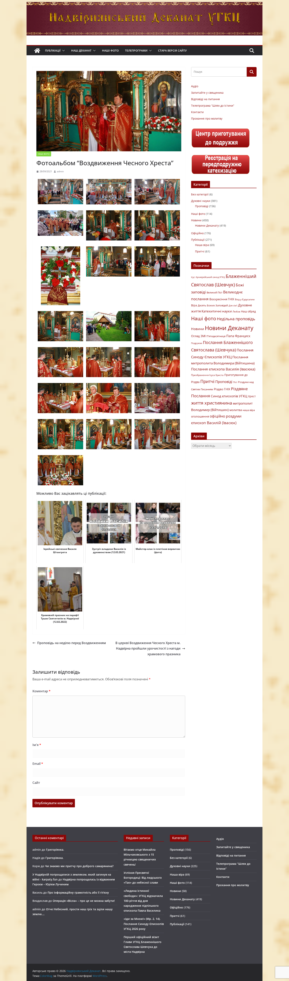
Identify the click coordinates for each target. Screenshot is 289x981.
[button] (63, 50)
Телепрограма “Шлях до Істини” (212, 105)
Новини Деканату (207, 225)
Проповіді (201, 206)
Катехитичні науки (217, 311)
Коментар (41, 691)
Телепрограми (136, 50)
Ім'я (36, 745)
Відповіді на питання (205, 99)
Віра (194, 305)
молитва (235, 410)
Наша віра (202, 245)
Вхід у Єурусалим (245, 299)
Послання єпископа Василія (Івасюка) (223, 369)
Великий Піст (214, 292)
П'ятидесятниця (215, 336)
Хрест (252, 396)
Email (37, 763)
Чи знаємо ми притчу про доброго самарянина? (79, 866)
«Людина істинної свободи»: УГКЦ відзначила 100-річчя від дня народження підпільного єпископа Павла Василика (143, 900)
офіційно (217, 416)
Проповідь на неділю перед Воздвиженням (71, 643)
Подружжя (196, 343)
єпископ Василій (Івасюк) (214, 422)
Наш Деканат (81, 50)
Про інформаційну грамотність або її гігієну (78, 892)
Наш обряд (248, 311)
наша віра (249, 410)
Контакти (197, 112)
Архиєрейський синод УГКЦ (210, 277)
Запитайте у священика (207, 92)
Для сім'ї (233, 305)
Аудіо (194, 86)
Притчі (199, 251)
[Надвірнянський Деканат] (144, 5)
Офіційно (197, 233)
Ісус (193, 277)
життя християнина (211, 403)
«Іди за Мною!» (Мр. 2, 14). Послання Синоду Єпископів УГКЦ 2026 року (144, 923)
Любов (236, 311)
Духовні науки (200, 201)
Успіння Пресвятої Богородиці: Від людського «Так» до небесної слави (143, 877)
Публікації (53, 50)
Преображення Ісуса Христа (207, 375)
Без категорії (200, 194)
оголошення (200, 416)
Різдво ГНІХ (222, 389)
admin (60, 171)
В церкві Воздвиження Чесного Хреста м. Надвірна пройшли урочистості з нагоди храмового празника (147, 648)
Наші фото (110, 50)
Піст (235, 382)
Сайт (36, 782)
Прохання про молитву (206, 118)
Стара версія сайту (172, 50)
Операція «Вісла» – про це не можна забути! (84, 901)
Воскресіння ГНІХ (221, 299)
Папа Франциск (238, 336)
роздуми (233, 416)
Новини (196, 220)
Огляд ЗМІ (198, 336)
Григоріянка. (55, 849)
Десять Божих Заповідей (213, 305)
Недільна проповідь (236, 318)
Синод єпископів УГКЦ (229, 396)
